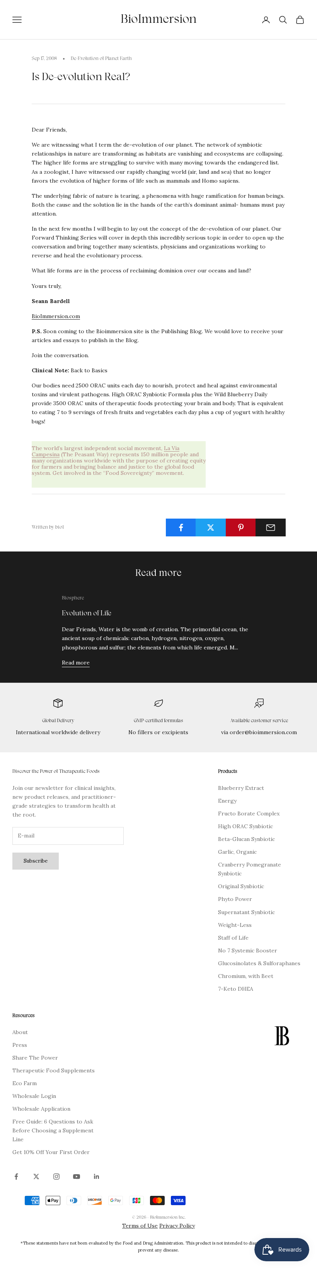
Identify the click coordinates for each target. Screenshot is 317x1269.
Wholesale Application (41, 1108)
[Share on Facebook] (181, 527)
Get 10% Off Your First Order (51, 1152)
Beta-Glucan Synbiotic (246, 839)
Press (19, 1044)
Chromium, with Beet (245, 976)
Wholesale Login (34, 1096)
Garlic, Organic (237, 851)
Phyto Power (235, 899)
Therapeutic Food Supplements (53, 1070)
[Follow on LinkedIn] (97, 1176)
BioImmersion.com (56, 316)
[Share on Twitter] (210, 527)
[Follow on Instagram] (56, 1176)
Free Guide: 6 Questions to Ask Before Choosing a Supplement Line (53, 1130)
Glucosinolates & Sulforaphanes (259, 963)
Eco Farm (24, 1083)
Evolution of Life (86, 613)
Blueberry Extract (241, 787)
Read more (76, 662)
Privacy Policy (177, 1225)
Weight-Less (235, 924)
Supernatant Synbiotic (246, 912)
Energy (227, 800)
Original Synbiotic (241, 886)
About (20, 1032)
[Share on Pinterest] (241, 527)
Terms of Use (140, 1225)
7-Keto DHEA (235, 988)
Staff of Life (233, 937)
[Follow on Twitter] (36, 1176)
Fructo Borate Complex (249, 813)
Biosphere (73, 598)
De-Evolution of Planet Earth (101, 59)
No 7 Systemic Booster (247, 950)
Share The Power (35, 1057)
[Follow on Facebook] (16, 1176)
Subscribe (36, 861)
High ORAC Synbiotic (245, 826)
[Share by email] (270, 527)
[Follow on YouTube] (76, 1176)
